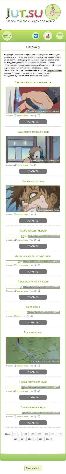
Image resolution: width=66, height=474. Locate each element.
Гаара (56, 210)
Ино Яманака (53, 361)
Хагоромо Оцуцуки (54, 70)
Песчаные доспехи (33, 181)
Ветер (18, 316)
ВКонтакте (35, 36)
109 (39, 434)
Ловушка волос (33, 332)
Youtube (47, 35)
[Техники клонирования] (35, 291)
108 (32, 434)
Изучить (33, 122)
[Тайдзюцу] (35, 240)
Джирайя (47, 111)
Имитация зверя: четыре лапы (33, 256)
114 (22, 439)
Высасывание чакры (33, 407)
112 (59, 434)
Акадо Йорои (46, 412)
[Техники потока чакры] (35, 366)
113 (15, 439)
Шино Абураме (45, 387)
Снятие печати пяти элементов (33, 82)
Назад (8, 434)
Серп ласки (33, 307)
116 (40, 439)
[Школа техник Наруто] (33, 13)
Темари (48, 312)
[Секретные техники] (35, 391)
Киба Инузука (45, 261)
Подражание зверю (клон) (33, 281)
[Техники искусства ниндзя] (38, 265)
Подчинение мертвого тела (33, 131)
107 (25, 434)
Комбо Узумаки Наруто (33, 230)
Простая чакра (22, 116)
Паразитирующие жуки (33, 382)
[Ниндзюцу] (38, 116)
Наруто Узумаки (52, 235)
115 (29, 439)
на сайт (7, 36)
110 (46, 434)
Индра (14, 73)
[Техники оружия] (27, 316)
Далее (49, 439)
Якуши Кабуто (53, 160)
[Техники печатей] (35, 116)
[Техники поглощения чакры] (35, 417)
